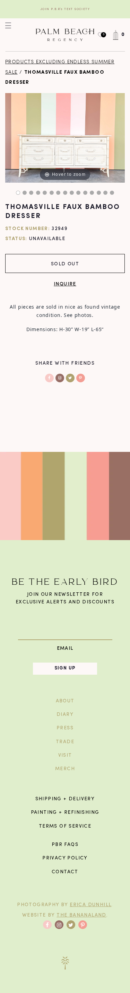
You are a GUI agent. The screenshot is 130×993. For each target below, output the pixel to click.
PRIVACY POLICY (65, 858)
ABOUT (65, 701)
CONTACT (65, 872)
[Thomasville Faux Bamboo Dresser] (18, 193)
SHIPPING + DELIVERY (65, 799)
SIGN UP (65, 668)
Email (65, 648)
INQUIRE (65, 283)
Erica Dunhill (90, 905)
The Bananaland (81, 915)
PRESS (65, 728)
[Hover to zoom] (65, 137)
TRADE (65, 742)
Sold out (65, 263)
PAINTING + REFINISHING (65, 812)
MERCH (65, 769)
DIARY (65, 714)
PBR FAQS (65, 844)
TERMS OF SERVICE (65, 826)
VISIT (65, 755)
